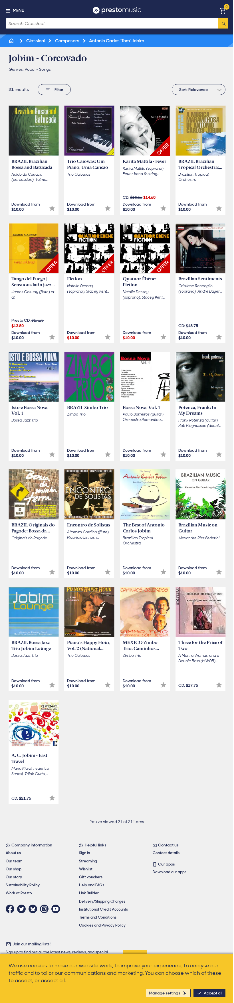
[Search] (223, 23)
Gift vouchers (90, 877)
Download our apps (169, 872)
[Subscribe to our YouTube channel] (57, 909)
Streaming (88, 861)
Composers (66, 41)
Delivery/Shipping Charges (102, 901)
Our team (14, 861)
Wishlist (85, 869)
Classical (35, 41)
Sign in (84, 852)
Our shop (13, 869)
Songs (45, 69)
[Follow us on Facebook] (11, 909)
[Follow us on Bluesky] (34, 909)
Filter (59, 89)
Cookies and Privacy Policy (102, 925)
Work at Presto (19, 893)
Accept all (213, 993)
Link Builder (89, 893)
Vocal (30, 69)
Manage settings (164, 993)
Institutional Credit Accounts (103, 909)
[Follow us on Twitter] (23, 909)
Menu (18, 10)
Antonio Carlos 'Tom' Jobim (116, 41)
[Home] (11, 41)
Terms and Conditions (97, 917)
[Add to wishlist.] (52, 208)
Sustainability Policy (23, 885)
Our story (14, 877)
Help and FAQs (91, 885)
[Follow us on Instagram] (45, 909)
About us (13, 852)
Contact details (166, 852)
